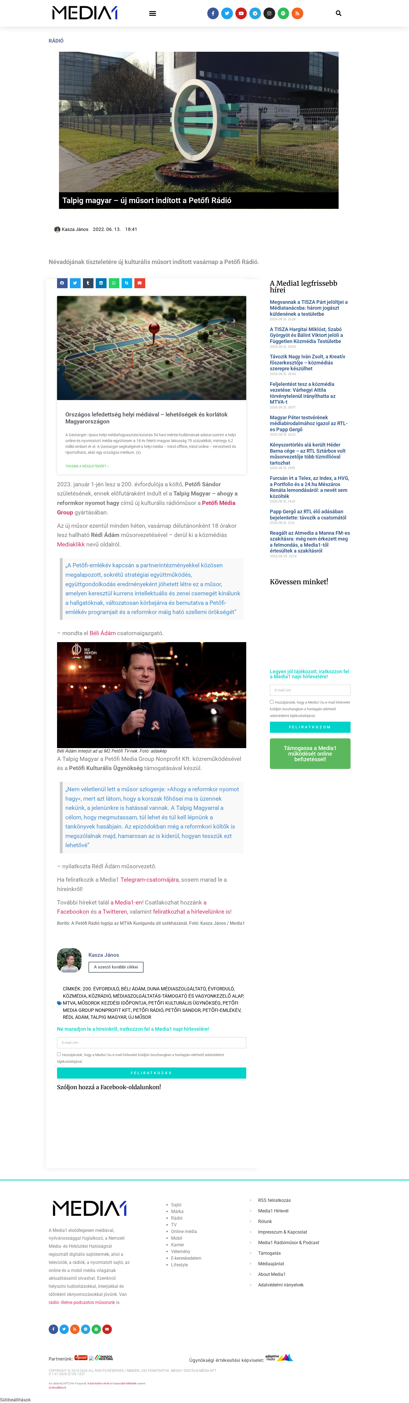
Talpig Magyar (108, 1017)
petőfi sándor (183, 1010)
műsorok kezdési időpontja (112, 1003)
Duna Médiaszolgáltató (176, 989)
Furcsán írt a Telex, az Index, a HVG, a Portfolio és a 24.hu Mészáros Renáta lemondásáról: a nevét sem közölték (309, 487)
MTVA (69, 1003)
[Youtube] (241, 13)
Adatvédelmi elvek (98, 1383)
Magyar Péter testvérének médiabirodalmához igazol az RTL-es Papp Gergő (309, 423)
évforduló (221, 989)
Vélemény (180, 1251)
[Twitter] (227, 13)
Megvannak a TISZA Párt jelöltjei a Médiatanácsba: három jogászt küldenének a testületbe (309, 308)
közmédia (75, 996)
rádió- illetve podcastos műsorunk (82, 1302)
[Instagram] (269, 13)
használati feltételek (125, 1383)
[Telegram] (255, 13)
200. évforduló (101, 989)
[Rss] (297, 13)
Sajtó (176, 1204)
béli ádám (133, 989)
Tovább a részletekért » (87, 466)
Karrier (177, 1244)
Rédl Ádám (75, 1017)
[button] (152, 13)
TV (174, 1224)
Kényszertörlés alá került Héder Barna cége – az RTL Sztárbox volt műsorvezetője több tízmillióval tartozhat (308, 454)
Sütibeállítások (57, 1387)
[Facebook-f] (213, 13)
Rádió (56, 41)
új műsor (139, 1017)
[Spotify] (283, 13)
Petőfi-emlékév (221, 1010)
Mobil (176, 1238)
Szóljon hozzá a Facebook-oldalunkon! (109, 1087)
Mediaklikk (71, 544)
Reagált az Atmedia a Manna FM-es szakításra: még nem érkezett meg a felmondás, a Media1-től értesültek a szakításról (310, 542)
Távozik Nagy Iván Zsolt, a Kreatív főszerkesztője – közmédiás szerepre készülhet (307, 362)
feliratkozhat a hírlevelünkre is (191, 911)
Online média (184, 1231)
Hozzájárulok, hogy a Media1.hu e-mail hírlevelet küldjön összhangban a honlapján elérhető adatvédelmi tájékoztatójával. (310, 709)
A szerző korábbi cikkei (116, 967)
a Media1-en (126, 902)
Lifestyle (179, 1265)
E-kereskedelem (186, 1258)
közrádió (99, 996)
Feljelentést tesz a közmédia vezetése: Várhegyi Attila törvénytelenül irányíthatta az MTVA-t (303, 393)
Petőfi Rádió (148, 1010)
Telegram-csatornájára (149, 879)
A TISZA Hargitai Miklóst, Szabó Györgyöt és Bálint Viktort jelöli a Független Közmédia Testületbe (306, 335)
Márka (177, 1211)
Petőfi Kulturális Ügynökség (184, 1003)
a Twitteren (112, 911)
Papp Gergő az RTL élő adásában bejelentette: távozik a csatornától (308, 515)
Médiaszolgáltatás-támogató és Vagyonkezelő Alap (178, 996)
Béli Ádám (103, 633)
